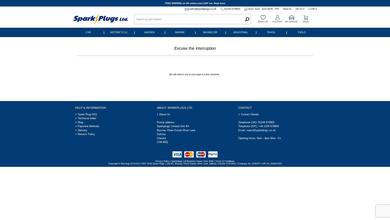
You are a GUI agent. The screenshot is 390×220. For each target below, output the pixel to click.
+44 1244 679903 (269, 126)
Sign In (287, 9)
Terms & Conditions (225, 161)
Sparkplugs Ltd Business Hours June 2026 (192, 161)
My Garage (291, 22)
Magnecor (210, 32)
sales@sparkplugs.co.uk (202, 9)
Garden (149, 32)
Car (88, 32)
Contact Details (250, 114)
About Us (164, 114)
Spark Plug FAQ (87, 114)
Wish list (263, 22)
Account (277, 22)
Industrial (240, 32)
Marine (180, 32)
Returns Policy (86, 134)
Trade (271, 32)
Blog (80, 122)
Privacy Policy (162, 161)
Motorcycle (119, 32)
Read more (219, 3)
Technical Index (87, 118)
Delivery (82, 130)
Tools (302, 32)
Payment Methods (88, 126)
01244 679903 (232, 9)
